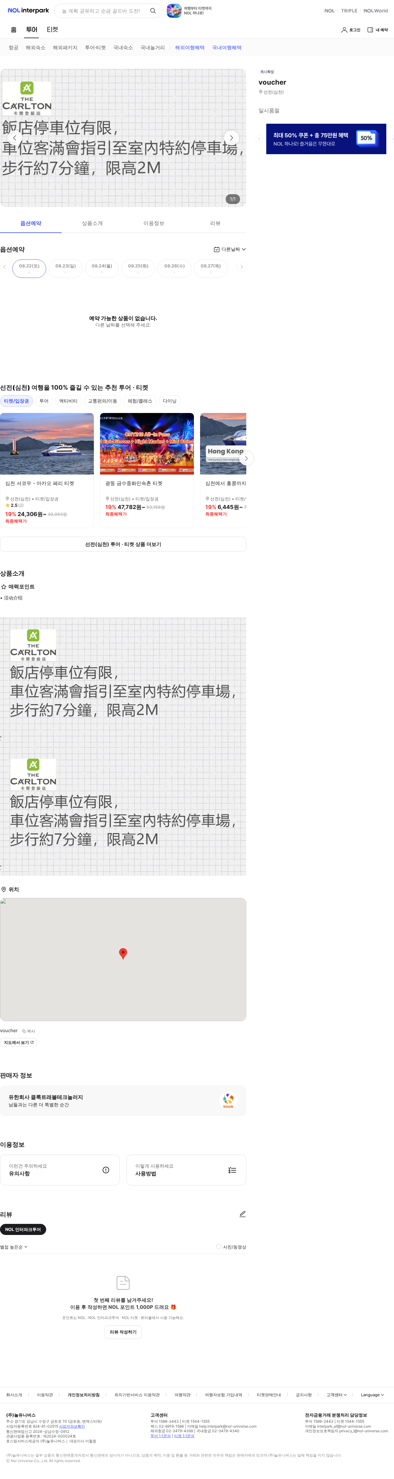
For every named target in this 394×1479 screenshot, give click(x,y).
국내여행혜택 (227, 47)
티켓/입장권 (16, 401)
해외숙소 (36, 47)
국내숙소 (123, 47)
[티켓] (52, 29)
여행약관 (183, 1394)
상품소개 (92, 223)
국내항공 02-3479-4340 (217, 1431)
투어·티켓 (95, 47)
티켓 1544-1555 (196, 1421)
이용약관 (45, 1394)
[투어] (31, 29)
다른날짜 (231, 249)
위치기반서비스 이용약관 (137, 1394)
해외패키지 (65, 47)
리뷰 (215, 223)
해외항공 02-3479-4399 (172, 1431)
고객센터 (335, 1394)
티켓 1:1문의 (184, 1435)
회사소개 (14, 1394)
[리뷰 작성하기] (242, 1214)
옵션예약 (30, 223)
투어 (44, 401)
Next (246, 458)
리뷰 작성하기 (123, 1331)
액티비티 (68, 401)
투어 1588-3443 (165, 1421)
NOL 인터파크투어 (23, 1229)
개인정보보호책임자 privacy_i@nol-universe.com (346, 1431)
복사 (31, 1030)
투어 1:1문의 (161, 1435)
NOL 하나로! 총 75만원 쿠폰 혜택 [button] (99, 11)
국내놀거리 (152, 47)
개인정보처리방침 (84, 1394)
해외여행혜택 (190, 47)
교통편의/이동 (102, 401)
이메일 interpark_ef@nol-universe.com (338, 1426)
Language (370, 1394)
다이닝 (170, 401)
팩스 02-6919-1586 (167, 1426)
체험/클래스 (140, 401)
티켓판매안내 (269, 1394)
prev (259, 138)
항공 (13, 47)
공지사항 (304, 1394)
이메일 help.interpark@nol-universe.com (221, 1426)
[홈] (13, 29)
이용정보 (153, 223)
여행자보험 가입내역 (223, 1394)
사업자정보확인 (72, 1426)
